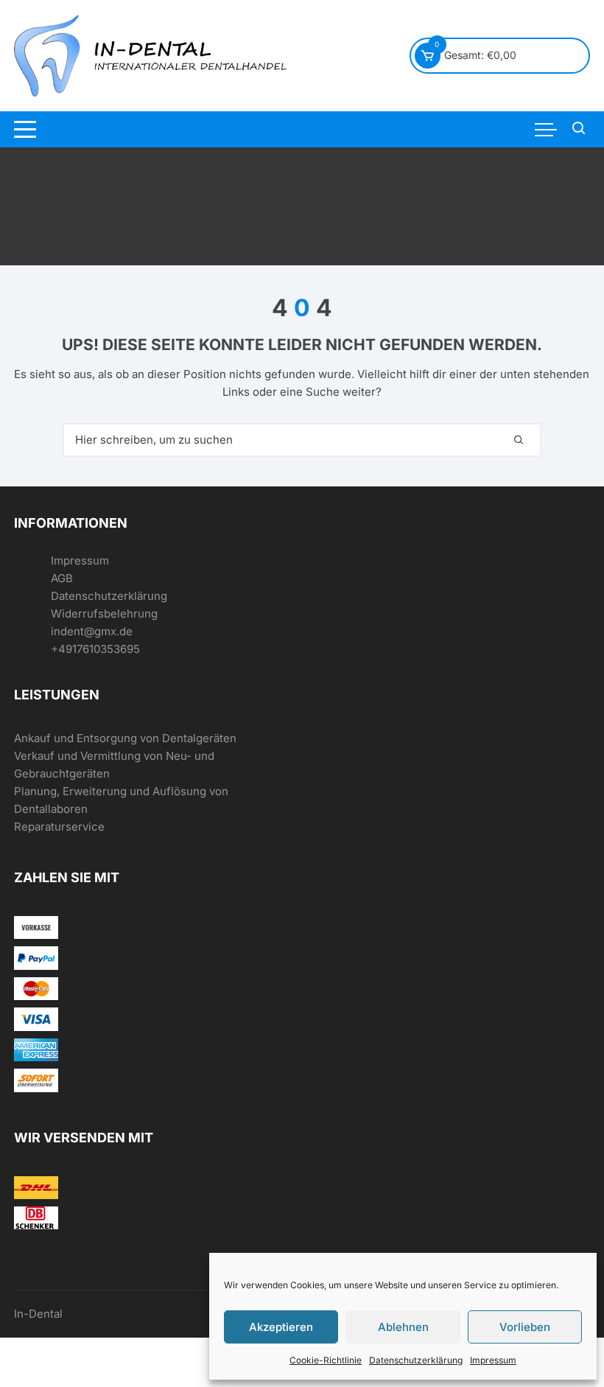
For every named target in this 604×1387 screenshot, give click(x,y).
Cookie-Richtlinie (325, 1360)
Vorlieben (524, 1327)
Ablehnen (403, 1327)
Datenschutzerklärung (416, 1360)
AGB (62, 578)
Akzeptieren (281, 1327)
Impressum (493, 1360)
